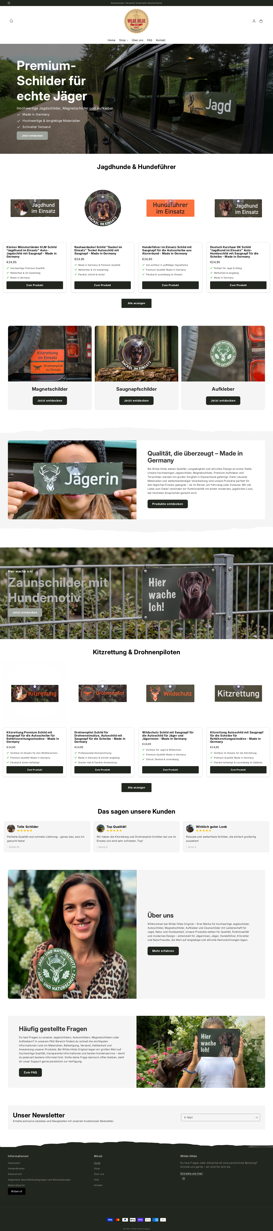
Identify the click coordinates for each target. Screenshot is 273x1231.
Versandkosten (16, 1168)
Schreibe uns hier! (191, 1173)
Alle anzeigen (136, 303)
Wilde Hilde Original (140, 1229)
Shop (97, 1168)
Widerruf (16, 1191)
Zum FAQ (30, 1072)
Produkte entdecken (167, 504)
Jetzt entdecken (32, 135)
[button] (11, 21)
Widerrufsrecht (16, 1185)
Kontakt (98, 1185)
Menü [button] (98, 1156)
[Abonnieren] (256, 1117)
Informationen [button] (18, 1156)
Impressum (14, 1162)
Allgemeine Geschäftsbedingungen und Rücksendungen (39, 1179)
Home (97, 1162)
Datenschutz (15, 1174)
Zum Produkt (34, 285)
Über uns (99, 1174)
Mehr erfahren (163, 951)
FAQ (96, 1179)
